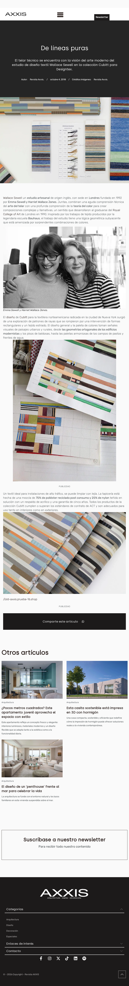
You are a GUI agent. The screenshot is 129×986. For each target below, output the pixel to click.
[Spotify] (86, 960)
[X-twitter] (60, 960)
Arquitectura (8, 702)
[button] (83, 621)
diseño (10, 317)
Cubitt (23, 317)
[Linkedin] (77, 960)
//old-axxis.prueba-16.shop (20, 599)
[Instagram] (52, 960)
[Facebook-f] (43, 960)
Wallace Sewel (12, 198)
